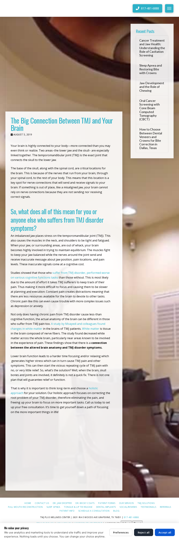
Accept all (165, 532)
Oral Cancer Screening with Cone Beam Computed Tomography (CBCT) (149, 110)
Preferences (121, 532)
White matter (90, 329)
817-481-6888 (131, 517)
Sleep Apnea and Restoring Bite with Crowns (150, 69)
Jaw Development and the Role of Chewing (151, 86)
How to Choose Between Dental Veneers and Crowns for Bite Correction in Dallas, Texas (150, 139)
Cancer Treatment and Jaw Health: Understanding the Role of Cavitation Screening (152, 48)
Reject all (143, 532)
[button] (169, 8)
